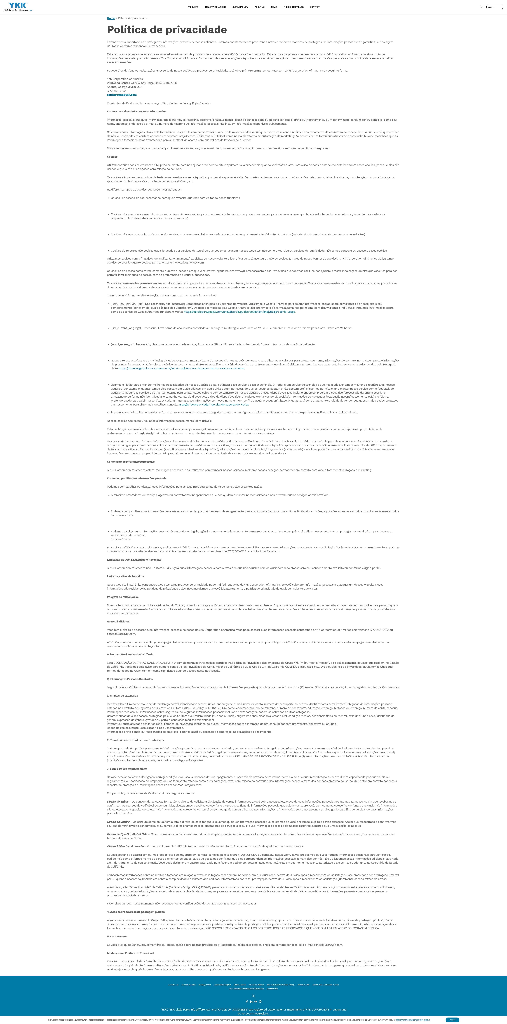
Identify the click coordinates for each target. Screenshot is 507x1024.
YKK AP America (256, 984)
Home (111, 18)
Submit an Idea (188, 984)
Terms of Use (303, 984)
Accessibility (272, 988)
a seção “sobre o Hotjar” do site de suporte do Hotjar (213, 404)
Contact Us (173, 984)
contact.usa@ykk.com (122, 94)
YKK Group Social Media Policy (280, 984)
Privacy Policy (205, 984)
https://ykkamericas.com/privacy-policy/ (412, 1019)
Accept (452, 1020)
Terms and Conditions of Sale (325, 984)
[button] (494, 7)
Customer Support (222, 984)
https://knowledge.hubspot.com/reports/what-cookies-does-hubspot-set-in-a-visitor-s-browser (181, 368)
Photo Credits (240, 984)
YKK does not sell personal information (246, 988)
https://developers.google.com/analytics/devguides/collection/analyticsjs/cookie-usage (239, 311)
